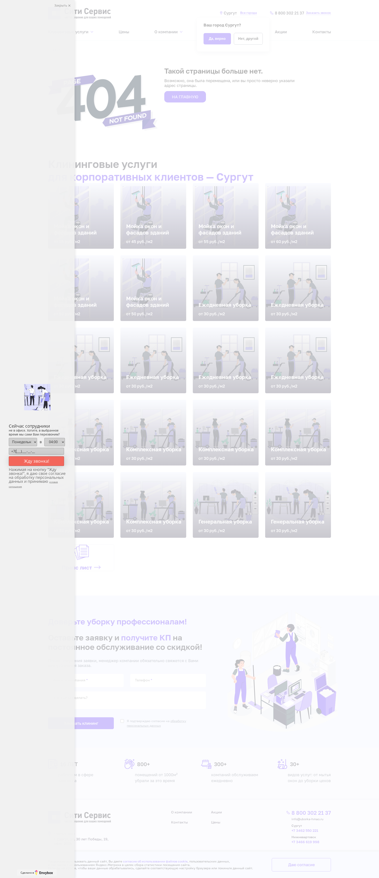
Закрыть (61, 5)
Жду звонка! (36, 461)
